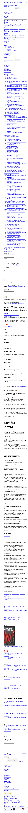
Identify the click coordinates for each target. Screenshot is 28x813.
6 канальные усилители (13, 113)
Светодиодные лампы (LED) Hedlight (16, 205)
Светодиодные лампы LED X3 (14, 206)
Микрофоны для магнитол (13, 244)
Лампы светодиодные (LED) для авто (16, 163)
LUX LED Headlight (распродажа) (15, 208)
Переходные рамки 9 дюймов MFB (15, 210)
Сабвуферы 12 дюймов (12, 151)
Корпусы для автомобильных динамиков (17, 232)
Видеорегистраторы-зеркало (14, 182)
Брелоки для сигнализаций (13, 167)
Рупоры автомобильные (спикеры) (18, 84)
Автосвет (6, 159)
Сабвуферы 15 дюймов (12, 152)
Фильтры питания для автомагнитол (16, 239)
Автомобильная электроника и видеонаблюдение (11, 173)
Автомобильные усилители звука (12, 108)
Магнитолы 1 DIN (11, 75)
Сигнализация (7, 70)
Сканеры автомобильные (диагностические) (13, 192)
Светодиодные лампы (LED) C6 (15, 202)
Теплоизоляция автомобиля (14, 140)
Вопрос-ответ (10, 47)
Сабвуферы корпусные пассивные (15, 158)
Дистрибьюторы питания (13, 237)
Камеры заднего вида (12, 183)
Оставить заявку (5, 757)
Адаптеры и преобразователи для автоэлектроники (15, 195)
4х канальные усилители (13, 112)
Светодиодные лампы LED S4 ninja (16, 204)
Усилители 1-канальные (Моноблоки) (16, 109)
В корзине (10, 326)
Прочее (5, 779)
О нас (5, 10)
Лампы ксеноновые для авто (14, 162)
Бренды (5, 17)
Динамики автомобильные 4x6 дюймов (17, 85)
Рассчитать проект (5, 536)
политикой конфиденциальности (16, 264)
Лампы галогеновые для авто (14, 160)
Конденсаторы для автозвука (14, 231)
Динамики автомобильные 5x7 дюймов (17, 86)
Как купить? (7, 16)
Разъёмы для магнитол (12, 128)
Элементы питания (8, 251)
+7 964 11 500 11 (10, 20)
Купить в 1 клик (5, 327)
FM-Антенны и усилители (13, 189)
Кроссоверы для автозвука (13, 104)
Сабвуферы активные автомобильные (16, 154)
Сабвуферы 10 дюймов (12, 150)
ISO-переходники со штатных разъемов (17, 117)
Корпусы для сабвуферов (13, 224)
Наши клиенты (7, 13)
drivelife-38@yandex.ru (11, 2)
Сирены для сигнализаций (13, 166)
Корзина (23, 810)
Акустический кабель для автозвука (16, 127)
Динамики (6, 69)
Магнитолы (7, 65)
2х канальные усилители (13, 111)
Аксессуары (7, 781)
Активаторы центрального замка (15, 169)
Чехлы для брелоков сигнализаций (15, 170)
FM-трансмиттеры (11, 190)
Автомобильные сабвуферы (11, 147)
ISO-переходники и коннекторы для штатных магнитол (16, 119)
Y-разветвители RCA (12, 124)
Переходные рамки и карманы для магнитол (15, 209)
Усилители (6, 68)
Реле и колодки (10, 178)
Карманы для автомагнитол (14, 220)
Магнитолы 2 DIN (11, 77)
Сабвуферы (6, 66)
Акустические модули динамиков (15, 105)
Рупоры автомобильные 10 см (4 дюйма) (17, 89)
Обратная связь (22, 761)
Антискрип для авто (12, 146)
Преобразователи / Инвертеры (11, 249)
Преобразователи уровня (13, 233)
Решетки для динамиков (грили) (15, 245)
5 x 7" (8, 106)
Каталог (6, 63)
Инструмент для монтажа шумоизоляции (13, 144)
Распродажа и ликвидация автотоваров (14, 201)
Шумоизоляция (7, 72)
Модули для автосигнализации (14, 171)
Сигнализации (7, 782)
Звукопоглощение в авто (13, 138)
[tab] (15, 359)
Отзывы (9, 46)
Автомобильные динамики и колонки (13, 80)
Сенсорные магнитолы (10, 74)
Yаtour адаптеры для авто (13, 225)
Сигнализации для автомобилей (12, 164)
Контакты (6, 15)
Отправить (3, 258)
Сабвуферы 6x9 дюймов (13, 156)
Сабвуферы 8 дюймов (12, 148)
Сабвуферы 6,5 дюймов (13, 155)
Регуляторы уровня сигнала (14, 236)
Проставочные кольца (12, 227)
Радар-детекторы (11, 185)
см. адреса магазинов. (20, 386)
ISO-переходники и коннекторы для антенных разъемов (16, 122)
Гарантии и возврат (12, 50)
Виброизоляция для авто (13, 136)
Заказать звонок (5, 6)
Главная (4, 810)
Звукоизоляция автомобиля (13, 139)
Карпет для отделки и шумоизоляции (16, 142)
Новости (9, 49)
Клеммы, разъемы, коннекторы (14, 200)
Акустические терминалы (13, 235)
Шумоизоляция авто (9, 135)
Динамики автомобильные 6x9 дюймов (17, 88)
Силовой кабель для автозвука (14, 125)
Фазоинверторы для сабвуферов (15, 243)
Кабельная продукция (9, 115)
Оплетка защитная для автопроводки (16, 116)
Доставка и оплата (8, 12)
